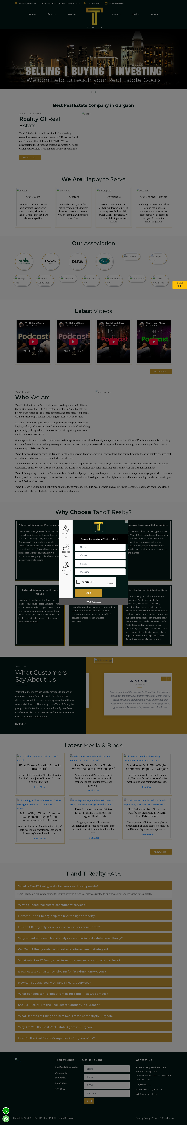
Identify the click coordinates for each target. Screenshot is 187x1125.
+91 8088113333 (93, 601)
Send (88, 593)
